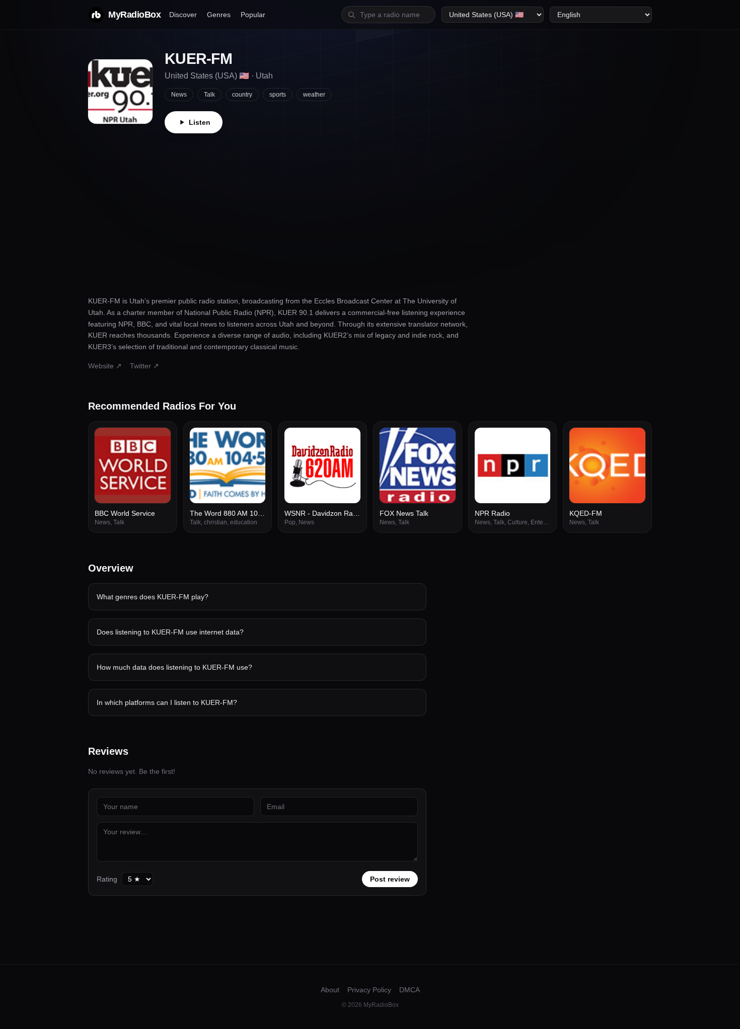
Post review (390, 879)
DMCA (409, 990)
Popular (253, 15)
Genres (219, 15)
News (179, 94)
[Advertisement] (370, 208)
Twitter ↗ (144, 366)
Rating (107, 879)
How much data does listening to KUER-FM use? (174, 667)
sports (277, 94)
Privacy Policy (369, 990)
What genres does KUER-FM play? (152, 597)
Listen (199, 122)
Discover (183, 15)
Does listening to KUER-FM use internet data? (170, 632)
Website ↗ (105, 366)
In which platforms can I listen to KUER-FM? (167, 702)
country (242, 94)
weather (314, 94)
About (330, 990)
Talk (209, 94)
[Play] (158, 441)
